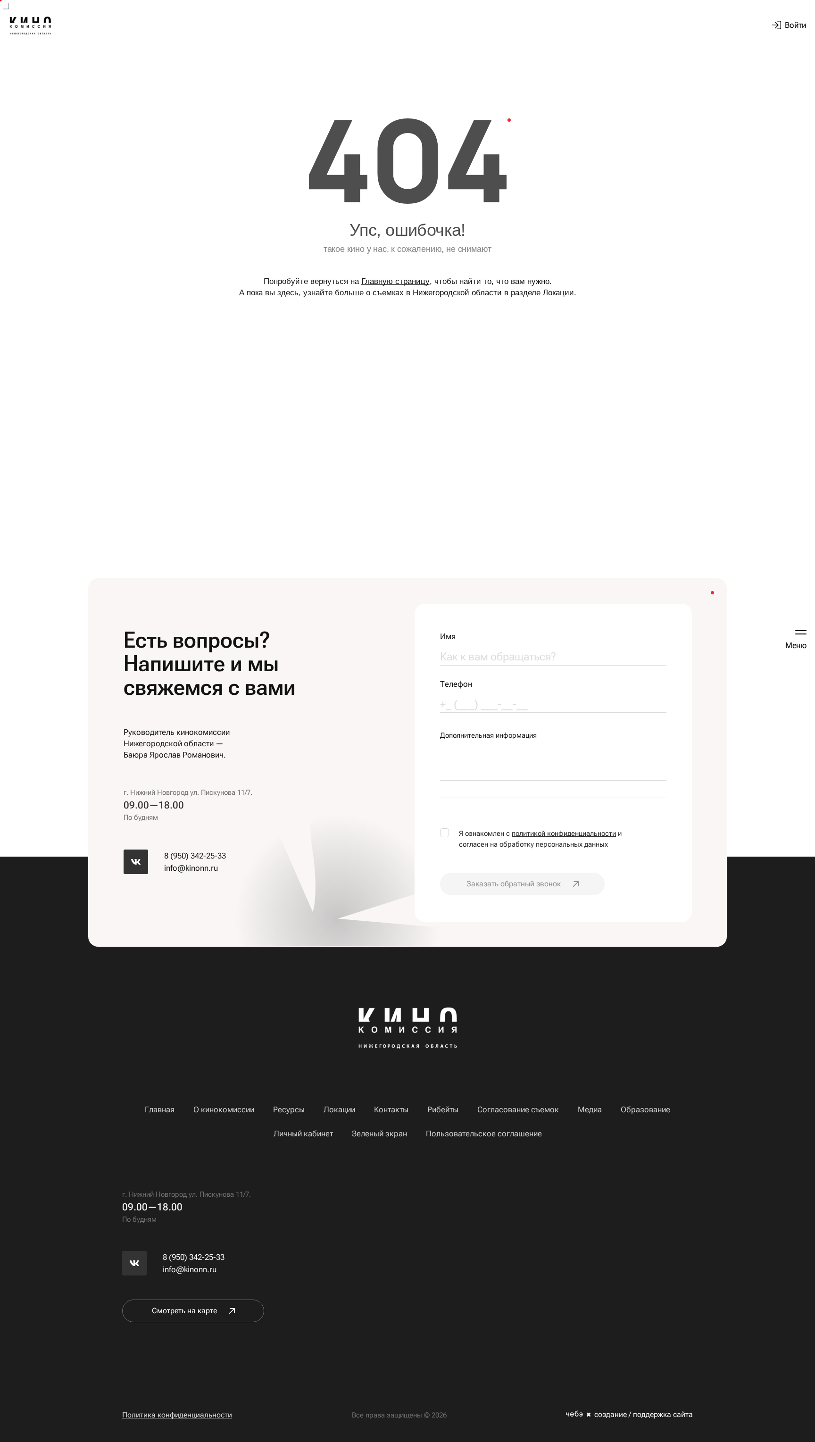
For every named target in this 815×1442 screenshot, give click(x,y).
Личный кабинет (303, 1133)
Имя (448, 636)
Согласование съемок (518, 1109)
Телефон (456, 684)
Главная (160, 1109)
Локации (558, 292)
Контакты (391, 1109)
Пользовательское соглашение (484, 1133)
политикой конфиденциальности (564, 833)
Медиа (590, 1109)
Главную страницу (395, 281)
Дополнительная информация (488, 736)
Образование (645, 1109)
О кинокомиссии (223, 1109)
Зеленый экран (379, 1133)
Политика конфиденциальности (177, 1415)
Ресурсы (289, 1109)
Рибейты (442, 1109)
